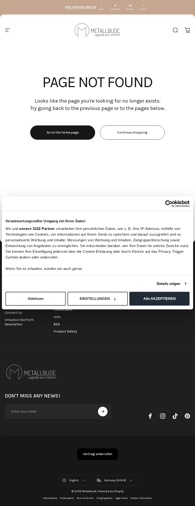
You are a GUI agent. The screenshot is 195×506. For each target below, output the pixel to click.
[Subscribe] (102, 411)
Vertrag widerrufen (97, 454)
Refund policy (50, 498)
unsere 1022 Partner (37, 229)
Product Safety (65, 331)
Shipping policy (104, 498)
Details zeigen (168, 284)
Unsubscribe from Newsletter (19, 322)
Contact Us (13, 313)
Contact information (141, 498)
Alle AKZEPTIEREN (159, 299)
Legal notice (121, 498)
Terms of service (85, 498)
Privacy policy (67, 498)
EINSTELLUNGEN (95, 299)
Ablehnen (36, 299)
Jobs (57, 317)
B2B (57, 324)
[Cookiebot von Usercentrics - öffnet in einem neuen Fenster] (169, 203)
